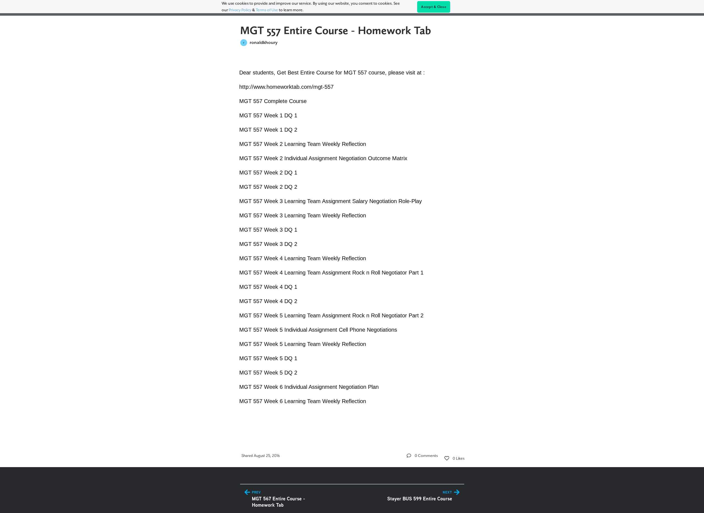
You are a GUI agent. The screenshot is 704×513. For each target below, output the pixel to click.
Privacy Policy (240, 10)
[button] (409, 455)
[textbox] (352, 243)
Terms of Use (267, 10)
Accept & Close (433, 7)
